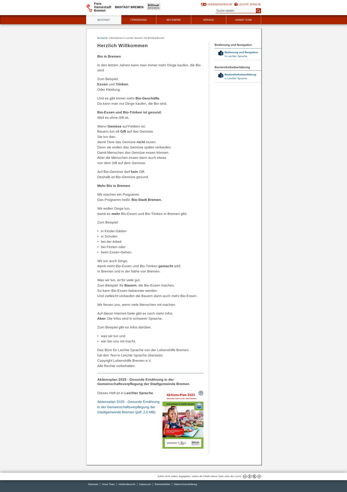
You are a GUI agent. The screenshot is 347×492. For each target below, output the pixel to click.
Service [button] (208, 19)
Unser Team (243, 19)
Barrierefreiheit (162, 484)
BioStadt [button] (103, 19)
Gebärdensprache (219, 4)
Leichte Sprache (250, 4)
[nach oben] (335, 480)
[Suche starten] (258, 10)
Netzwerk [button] (173, 19)
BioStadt (101, 38)
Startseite (93, 484)
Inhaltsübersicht (127, 484)
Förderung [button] (138, 19)
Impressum (145, 484)
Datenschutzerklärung (185, 484)
